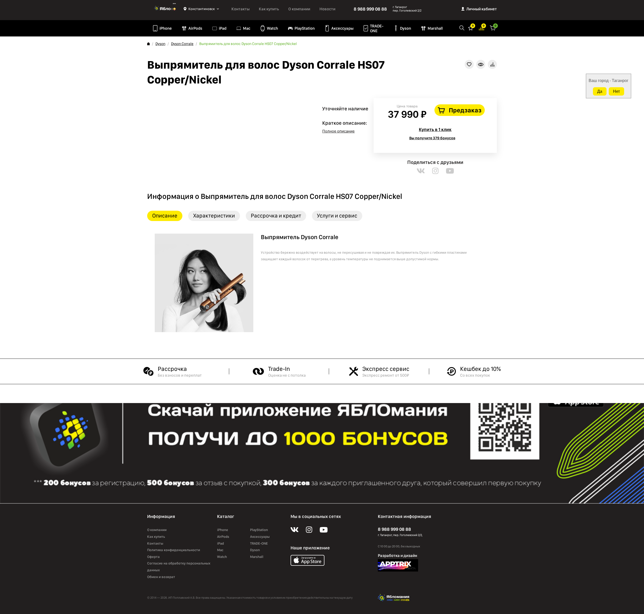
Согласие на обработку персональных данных (178, 566)
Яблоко (165, 9)
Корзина (493, 27)
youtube (450, 171)
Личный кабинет (481, 9)
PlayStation (305, 28)
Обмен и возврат (161, 577)
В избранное (469, 64)
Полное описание (338, 131)
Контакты (240, 9)
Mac (246, 28)
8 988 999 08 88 (370, 9)
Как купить (269, 9)
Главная (148, 43)
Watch (272, 28)
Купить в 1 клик (435, 129)
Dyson (405, 28)
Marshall (435, 28)
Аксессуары (342, 28)
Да (599, 91)
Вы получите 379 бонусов (432, 138)
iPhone (165, 28)
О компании (299, 9)
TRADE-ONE (376, 28)
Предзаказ (465, 110)
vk (421, 170)
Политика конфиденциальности (173, 550)
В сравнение (492, 64)
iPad (222, 28)
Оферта (153, 557)
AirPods (195, 28)
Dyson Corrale (182, 43)
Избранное (470, 27)
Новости (327, 9)
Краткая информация (480, 64)
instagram (435, 171)
